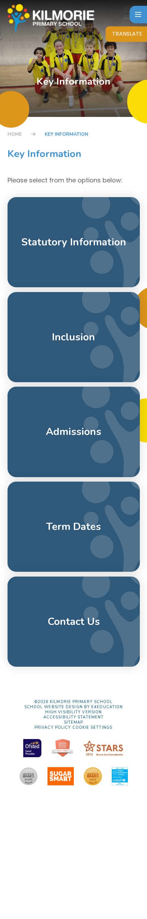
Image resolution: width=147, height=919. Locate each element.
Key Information (66, 134)
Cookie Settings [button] (92, 727)
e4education (107, 707)
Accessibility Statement (73, 717)
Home (15, 134)
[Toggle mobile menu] (138, 14)
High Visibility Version (73, 712)
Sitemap (73, 722)
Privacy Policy (53, 727)
